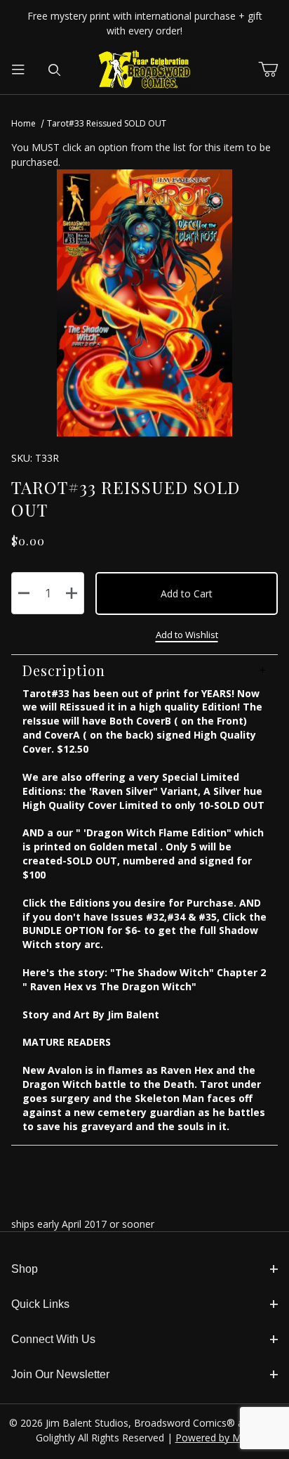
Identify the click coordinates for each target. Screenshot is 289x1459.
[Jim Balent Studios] (145, 69)
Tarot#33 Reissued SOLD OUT (106, 123)
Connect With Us (53, 1339)
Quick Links (40, 1304)
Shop (24, 1269)
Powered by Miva (214, 1437)
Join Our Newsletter (60, 1374)
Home (23, 123)
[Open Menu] (18, 70)
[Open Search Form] (55, 70)
